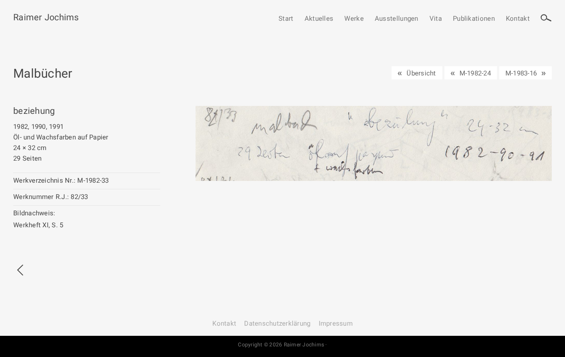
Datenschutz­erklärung (277, 323)
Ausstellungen (396, 19)
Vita (435, 19)
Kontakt (518, 19)
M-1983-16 (521, 73)
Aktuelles (319, 19)
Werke (354, 19)
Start (286, 19)
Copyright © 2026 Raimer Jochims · (282, 345)
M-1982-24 (475, 73)
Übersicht (421, 73)
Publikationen (474, 19)
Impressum (336, 323)
